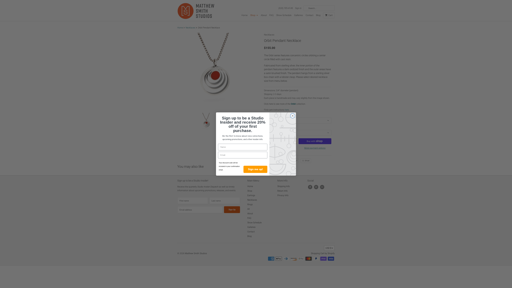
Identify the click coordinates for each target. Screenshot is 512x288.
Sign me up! (255, 169)
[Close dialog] (292, 115)
